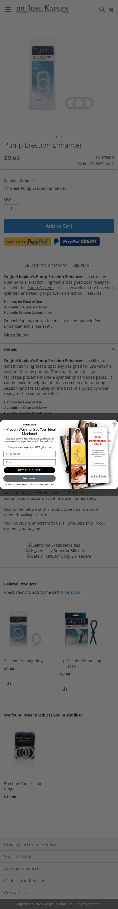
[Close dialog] (114, 423)
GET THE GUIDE (29, 470)
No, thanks (29, 478)
